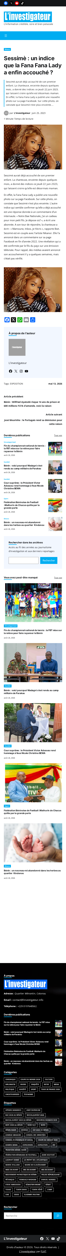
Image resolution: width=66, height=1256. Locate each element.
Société (7, 462)
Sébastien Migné (33, 1185)
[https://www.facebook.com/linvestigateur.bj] (42, 1239)
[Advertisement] (33, 925)
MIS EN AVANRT (29, 1170)
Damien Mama (11, 1145)
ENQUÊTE (35, 1084)
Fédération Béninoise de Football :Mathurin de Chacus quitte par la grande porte (21, 505)
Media (56, 1084)
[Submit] (58, 1215)
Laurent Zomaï (12, 1160)
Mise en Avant (11, 1170)
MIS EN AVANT (47, 1170)
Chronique (10, 1079)
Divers (7, 49)
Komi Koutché (48, 1155)
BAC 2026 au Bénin (13, 1115)
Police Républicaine (50, 1175)
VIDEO (16, 1195)
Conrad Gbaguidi (13, 1135)
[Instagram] (21, 371)
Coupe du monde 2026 (48, 1140)
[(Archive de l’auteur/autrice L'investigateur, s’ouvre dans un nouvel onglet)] (6, 114)
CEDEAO (24, 1130)
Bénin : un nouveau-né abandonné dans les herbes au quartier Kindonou (24, 523)
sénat (48, 1185)
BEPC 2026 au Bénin (14, 1125)
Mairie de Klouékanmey (35, 1165)
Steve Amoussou (13, 1185)
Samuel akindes (48, 1180)
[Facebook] (6, 3)
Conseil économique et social (19, 1140)
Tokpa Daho (21, 1190)
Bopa (43, 1125)
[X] (11, 3)
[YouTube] (17, 3)
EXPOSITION (16, 383)
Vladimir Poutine (32, 1195)
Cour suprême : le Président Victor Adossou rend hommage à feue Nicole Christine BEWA (24, 486)
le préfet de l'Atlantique (35, 1160)
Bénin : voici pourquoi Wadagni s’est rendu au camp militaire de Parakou (23, 467)
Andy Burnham (33, 1110)
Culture (49, 1079)
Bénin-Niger (10, 1130)
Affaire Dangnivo (13, 1110)
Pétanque (9, 1180)
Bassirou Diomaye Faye (47, 1120)
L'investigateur (15, 1239)
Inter (46, 1084)
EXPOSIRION (28, 1145)
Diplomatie (10, 1084)
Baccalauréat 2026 (35, 1115)
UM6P (49, 1190)
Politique (9, 1089)
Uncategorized (10, 442)
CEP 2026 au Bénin (41, 1130)
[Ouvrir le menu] (6, 36)
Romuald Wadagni (27, 1180)
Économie (28, 1094)
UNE (7, 1195)
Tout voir (58, 435)
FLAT (43, 1251)
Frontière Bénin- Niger (15, 1150)
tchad (8, 1190)
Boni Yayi (32, 1125)
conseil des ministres (36, 1135)
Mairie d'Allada (12, 1165)
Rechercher (49, 560)
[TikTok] (22, 3)
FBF (54, 1145)
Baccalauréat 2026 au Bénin (18, 1120)
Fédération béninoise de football (21, 1155)
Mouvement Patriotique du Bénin (21, 1175)
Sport (6, 499)
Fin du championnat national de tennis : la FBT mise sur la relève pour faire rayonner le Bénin (25, 448)
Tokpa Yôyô (37, 1190)
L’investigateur (22, 113)
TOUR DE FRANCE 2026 (50, 1089)
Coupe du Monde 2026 (30, 1079)
